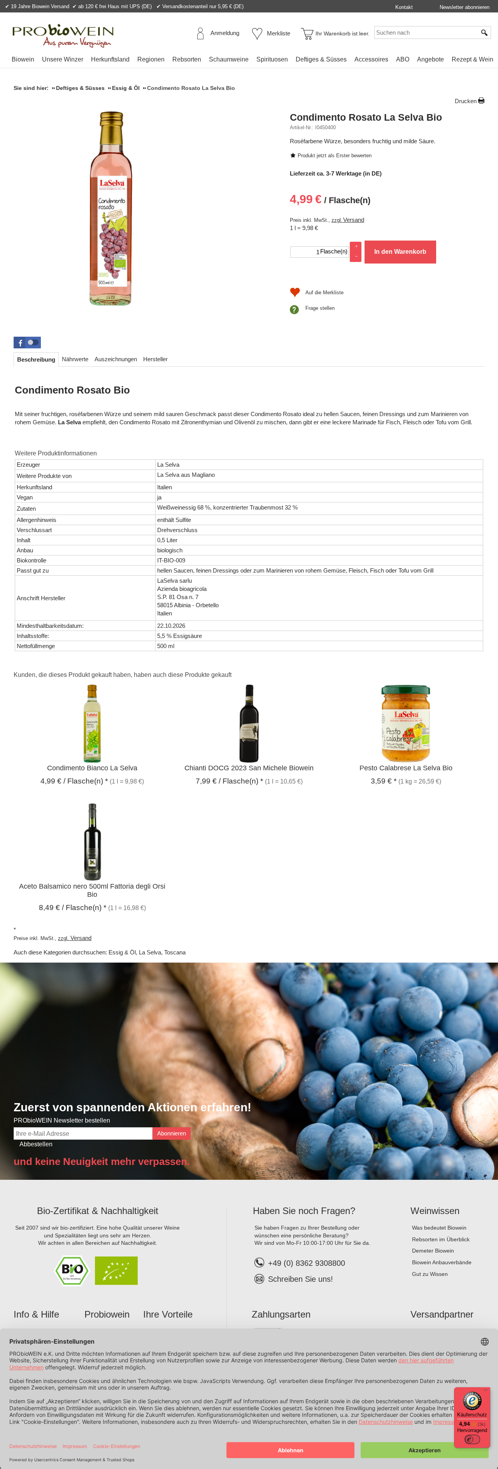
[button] (27, 342)
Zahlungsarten (281, 1314)
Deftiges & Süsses (321, 59)
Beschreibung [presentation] (36, 359)
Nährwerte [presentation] (75, 359)
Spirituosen (272, 59)
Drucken (466, 101)
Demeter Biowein (433, 1251)
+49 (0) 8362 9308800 (306, 1263)
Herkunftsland (110, 59)
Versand (353, 219)
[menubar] (252, 61)
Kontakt (404, 7)
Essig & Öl (122, 952)
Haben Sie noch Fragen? (304, 1210)
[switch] (472, 1439)
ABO (402, 59)
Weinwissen (434, 1210)
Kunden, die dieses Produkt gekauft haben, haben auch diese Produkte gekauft (122, 674)
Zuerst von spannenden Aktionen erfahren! (132, 1107)
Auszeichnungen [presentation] (116, 359)
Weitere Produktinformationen (56, 453)
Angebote (430, 59)
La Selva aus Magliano (186, 474)
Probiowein (107, 1314)
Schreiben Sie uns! (300, 1279)
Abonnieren (171, 1133)
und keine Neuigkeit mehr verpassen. (102, 1161)
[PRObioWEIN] (63, 35)
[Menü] (485, 1392)
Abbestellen (36, 1144)
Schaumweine (229, 59)
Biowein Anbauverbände (442, 1262)
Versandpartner (441, 1314)
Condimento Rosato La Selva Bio (366, 117)
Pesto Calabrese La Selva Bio (405, 768)
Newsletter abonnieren (464, 7)
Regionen (151, 59)
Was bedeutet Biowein (439, 1228)
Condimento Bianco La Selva (92, 768)
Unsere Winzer (62, 59)
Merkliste (278, 33)
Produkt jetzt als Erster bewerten (335, 155)
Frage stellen (320, 308)
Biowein (23, 59)
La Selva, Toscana (162, 952)
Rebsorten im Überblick (441, 1239)
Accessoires (371, 59)
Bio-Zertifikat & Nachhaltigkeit (97, 1210)
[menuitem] (23, 59)
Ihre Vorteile (168, 1314)
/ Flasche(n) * (74, 781)
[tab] (36, 359)
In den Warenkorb (400, 251)
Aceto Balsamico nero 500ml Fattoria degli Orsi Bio (92, 890)
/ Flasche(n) (330, 199)
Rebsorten (186, 59)
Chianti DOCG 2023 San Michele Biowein (249, 768)
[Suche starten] (485, 32)
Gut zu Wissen (430, 1274)
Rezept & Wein (472, 59)
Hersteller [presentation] (155, 359)
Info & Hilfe (36, 1314)
